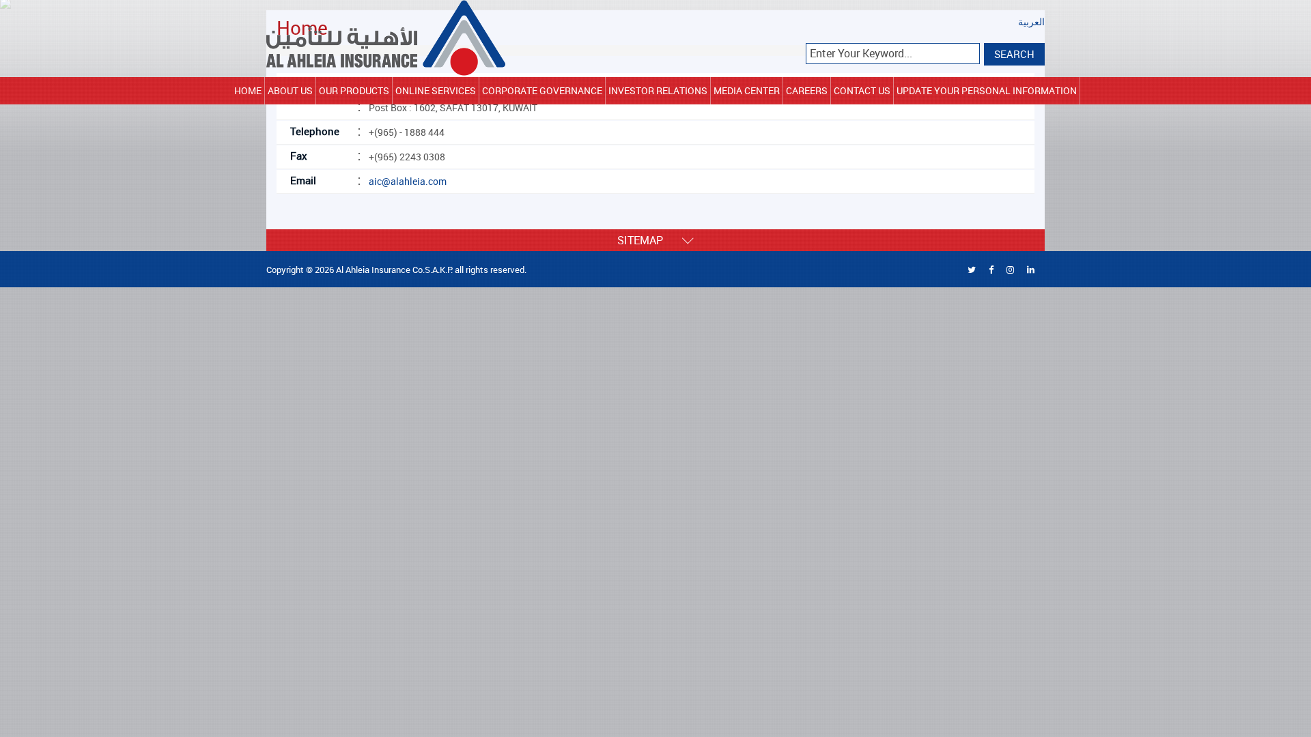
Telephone (314, 131)
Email (303, 180)
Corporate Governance (542, 90)
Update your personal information (987, 90)
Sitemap (649, 240)
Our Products (354, 90)
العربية (1031, 22)
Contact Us (862, 90)
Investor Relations (657, 90)
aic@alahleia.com (408, 181)
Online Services (435, 90)
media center (747, 90)
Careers (807, 90)
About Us (290, 90)
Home (248, 90)
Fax (298, 155)
